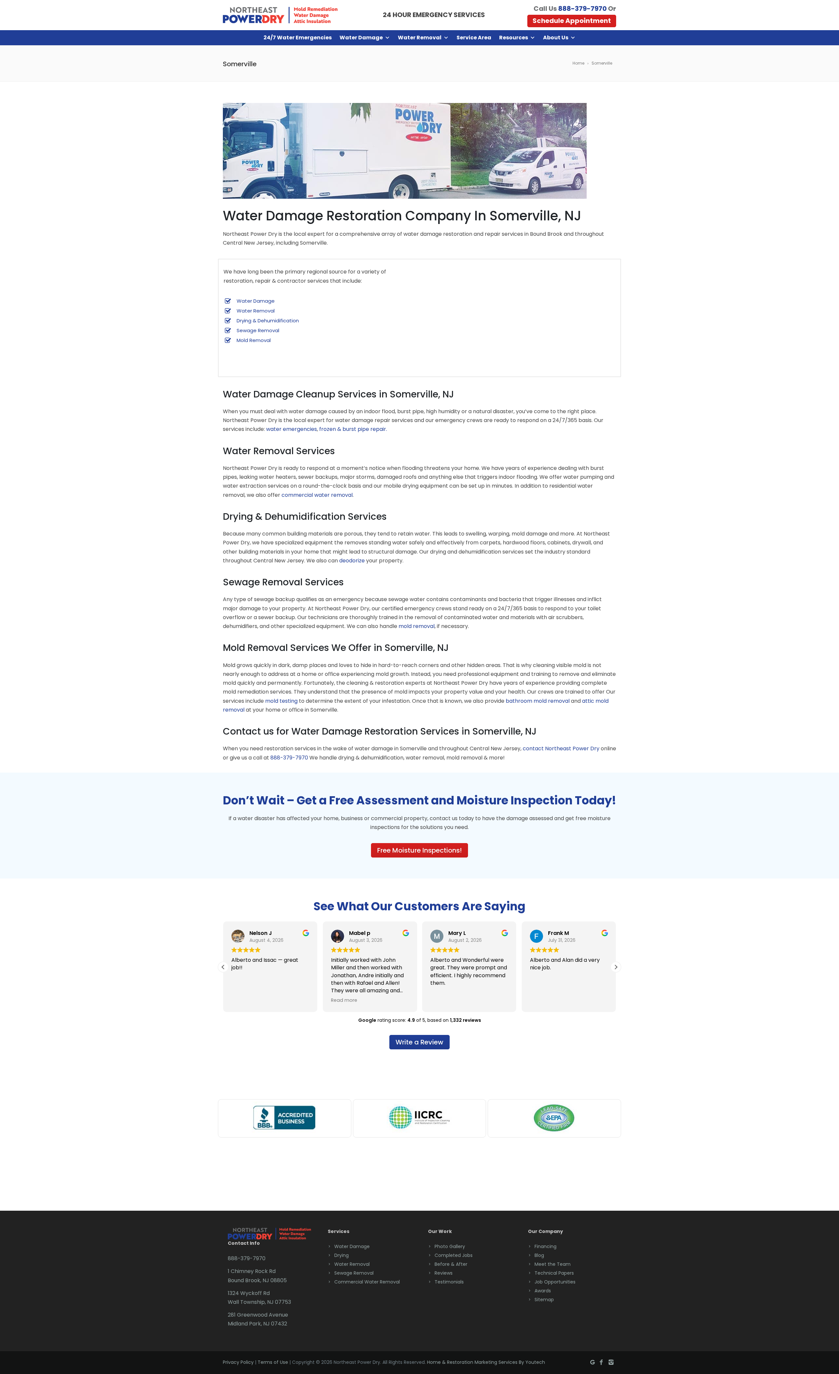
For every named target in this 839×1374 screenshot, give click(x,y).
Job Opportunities (555, 1282)
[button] (616, 967)
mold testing (281, 701)
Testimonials (449, 1282)
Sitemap (544, 1299)
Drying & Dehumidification (268, 320)
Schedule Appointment (572, 20)
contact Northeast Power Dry (561, 748)
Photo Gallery (450, 1246)
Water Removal (419, 37)
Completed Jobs (454, 1255)
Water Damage (361, 37)
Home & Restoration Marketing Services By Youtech (486, 1362)
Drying (341, 1255)
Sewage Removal (258, 330)
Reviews (444, 1273)
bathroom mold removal (538, 701)
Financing (545, 1246)
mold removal (417, 626)
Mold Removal (254, 340)
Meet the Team (553, 1264)
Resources (513, 37)
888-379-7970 (582, 8)
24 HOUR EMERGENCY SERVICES (434, 14)
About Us (555, 37)
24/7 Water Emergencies (297, 37)
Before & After (451, 1264)
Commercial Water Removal (367, 1282)
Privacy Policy (238, 1362)
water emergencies (291, 429)
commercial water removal (317, 495)
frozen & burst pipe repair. (353, 429)
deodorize (352, 560)
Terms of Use (273, 1362)
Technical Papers (554, 1273)
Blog (539, 1255)
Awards (543, 1290)
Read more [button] (344, 1000)
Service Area (474, 37)
